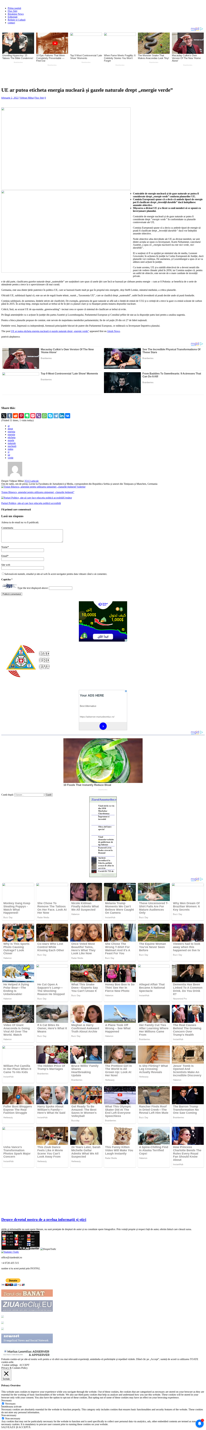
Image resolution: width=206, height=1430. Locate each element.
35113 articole (31, 481)
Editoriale (13, 16)
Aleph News (113, 331)
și (8, 452)
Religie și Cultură (16, 19)
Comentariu (7, 527)
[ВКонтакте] (67, 415)
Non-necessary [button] (8, 1415)
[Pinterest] (21, 415)
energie (11, 434)
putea (10, 449)
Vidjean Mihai (26, 97)
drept (10, 428)
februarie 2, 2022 (10, 97)
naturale (12, 443)
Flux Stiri (12, 11)
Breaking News (16, 14)
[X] (3, 415)
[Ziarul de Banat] (27, 1295)
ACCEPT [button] (24, 1365)
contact (11, 22)
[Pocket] (32, 415)
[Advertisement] (77, 76)
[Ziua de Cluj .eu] (27, 1310)
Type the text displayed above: (32, 588)
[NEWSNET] (27, 1342)
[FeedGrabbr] (103, 875)
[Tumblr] (9, 415)
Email (4, 556)
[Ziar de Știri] (2, 1317)
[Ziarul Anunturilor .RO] (2, 1329)
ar (9, 425)
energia (11, 431)
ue (9, 454)
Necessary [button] (6, 1400)
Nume (4, 547)
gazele (11, 440)
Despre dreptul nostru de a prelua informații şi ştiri (43, 1219)
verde (10, 457)
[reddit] (15, 415)
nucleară (12, 446)
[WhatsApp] (44, 415)
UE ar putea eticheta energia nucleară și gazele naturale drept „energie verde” (50, 331)
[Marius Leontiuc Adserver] (27, 1356)
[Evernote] (27, 415)
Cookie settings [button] (10, 1365)
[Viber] (38, 415)
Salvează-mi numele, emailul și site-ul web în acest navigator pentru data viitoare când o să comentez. (56, 574)
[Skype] (50, 415)
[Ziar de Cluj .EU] (2, 1323)
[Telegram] (56, 415)
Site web (5, 564)
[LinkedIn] (61, 415)
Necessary (10, 1403)
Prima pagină (14, 8)
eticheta (11, 437)
